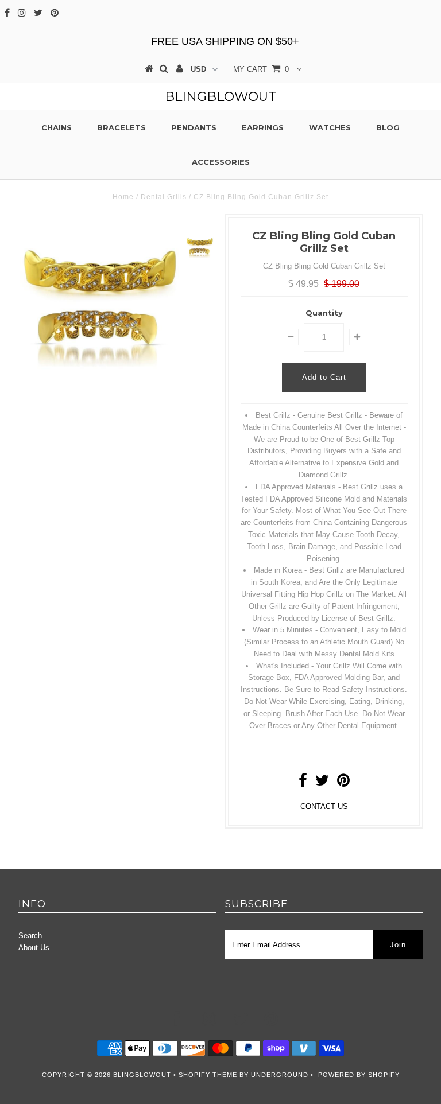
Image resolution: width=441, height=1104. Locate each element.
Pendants (193, 127)
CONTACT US (324, 806)
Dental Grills (164, 197)
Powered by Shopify (359, 1074)
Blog (388, 127)
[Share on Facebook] (303, 783)
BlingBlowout (220, 96)
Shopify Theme (208, 1074)
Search (30, 935)
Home (123, 197)
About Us (33, 947)
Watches (330, 127)
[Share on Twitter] (322, 783)
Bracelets (121, 127)
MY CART (261, 69)
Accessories (221, 161)
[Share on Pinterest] (343, 783)
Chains (56, 127)
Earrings (263, 127)
